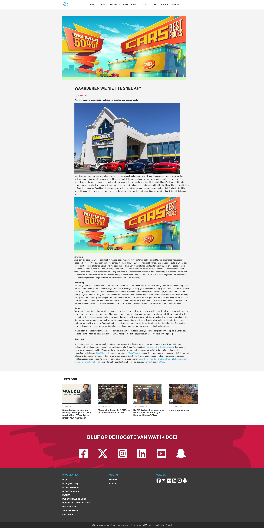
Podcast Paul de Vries (74, 499)
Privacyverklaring (137, 525)
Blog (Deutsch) (70, 487)
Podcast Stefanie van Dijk (76, 503)
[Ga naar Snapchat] (181, 453)
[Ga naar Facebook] (83, 453)
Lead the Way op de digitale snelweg (154, 359)
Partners (165, 5)
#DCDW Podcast (102, 353)
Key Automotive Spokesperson (159, 347)
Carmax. (87, 311)
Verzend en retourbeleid (120, 525)
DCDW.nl (160, 362)
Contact (176, 5)
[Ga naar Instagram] (122, 453)
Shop (144, 5)
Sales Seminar (129, 5)
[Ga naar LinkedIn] (142, 453)
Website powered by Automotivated (158, 525)
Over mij (153, 5)
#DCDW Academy (135, 353)
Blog (92, 5)
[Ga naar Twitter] (103, 453)
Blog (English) (70, 484)
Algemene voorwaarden (101, 525)
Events (103, 5)
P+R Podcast (69, 507)
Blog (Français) (70, 491)
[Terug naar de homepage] (65, 4)
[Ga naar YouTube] (161, 453)
